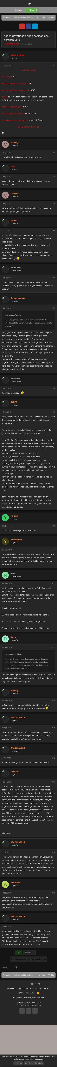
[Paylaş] (50, 65)
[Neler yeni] (53, 10)
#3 (54, 176)
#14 (53, 701)
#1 (54, 65)
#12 (53, 583)
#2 (54, 153)
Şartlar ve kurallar (26, 988)
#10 (53, 526)
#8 (54, 388)
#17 (53, 782)
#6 (54, 278)
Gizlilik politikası (42, 988)
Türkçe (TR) (35, 984)
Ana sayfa (30, 993)
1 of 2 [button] (19, 952)
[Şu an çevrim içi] (7, 60)
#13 (53, 647)
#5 (54, 231)
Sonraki (28, 952)
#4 (54, 203)
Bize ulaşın (11, 988)
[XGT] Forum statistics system (28, 998)
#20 (53, 926)
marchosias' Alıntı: (13, 315)
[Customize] (41, 10)
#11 (53, 550)
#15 (53, 728)
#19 (53, 893)
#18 (53, 852)
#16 (53, 758)
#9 (54, 412)
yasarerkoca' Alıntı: (13, 654)
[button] (47, 10)
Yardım (21, 993)
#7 (54, 308)
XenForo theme (25, 1005)
